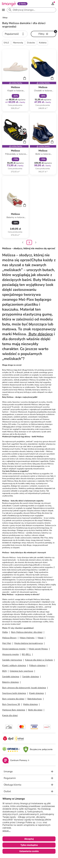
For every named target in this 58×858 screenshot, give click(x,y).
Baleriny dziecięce (10, 682)
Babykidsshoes (34, 698)
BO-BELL (26, 654)
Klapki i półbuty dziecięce (14, 665)
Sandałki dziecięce (10, 676)
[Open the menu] (3, 10)
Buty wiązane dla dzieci (13, 698)
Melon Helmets (27, 637)
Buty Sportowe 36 (11, 704)
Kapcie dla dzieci (10, 715)
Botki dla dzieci (35, 709)
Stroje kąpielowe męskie (14, 648)
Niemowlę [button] (18, 42)
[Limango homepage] (9, 3)
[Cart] (24, 78)
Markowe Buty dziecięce (13, 709)
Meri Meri (6, 643)
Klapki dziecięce (36, 693)
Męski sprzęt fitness (38, 648)
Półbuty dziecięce (37, 665)
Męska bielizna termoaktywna (28, 643)
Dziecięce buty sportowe (21, 671)
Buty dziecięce (40, 334)
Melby (5, 632)
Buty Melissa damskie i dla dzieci (26, 632)
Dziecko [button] (31, 42)
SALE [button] (6, 42)
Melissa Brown (9, 637)
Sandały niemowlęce (12, 659)
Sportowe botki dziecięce (14, 693)
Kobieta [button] (43, 42)
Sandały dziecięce (30, 676)
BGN (4, 671)
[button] (15, 34)
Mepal (40, 637)
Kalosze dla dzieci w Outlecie (39, 659)
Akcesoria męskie (10, 654)
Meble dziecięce (30, 704)
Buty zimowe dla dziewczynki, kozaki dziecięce (24, 687)
